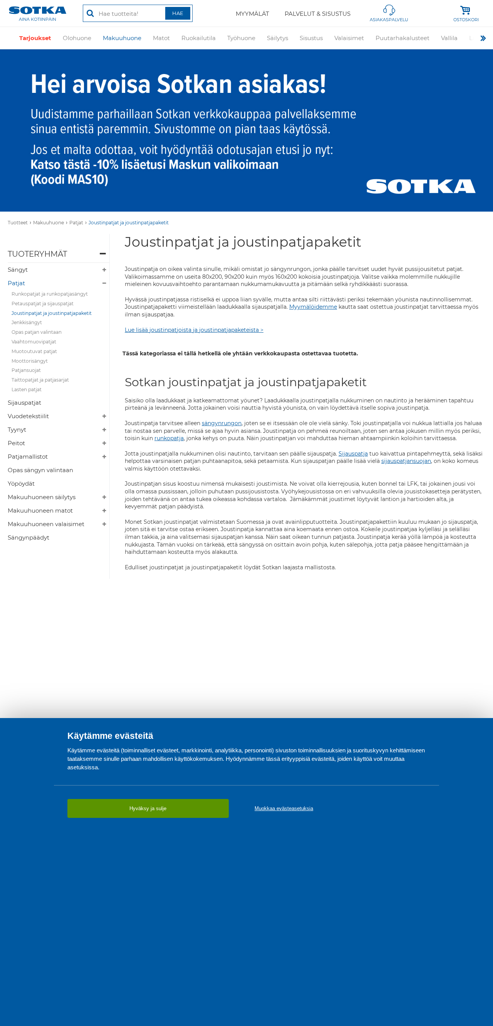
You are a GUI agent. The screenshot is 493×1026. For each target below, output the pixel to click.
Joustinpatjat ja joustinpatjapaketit (129, 222)
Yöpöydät (21, 483)
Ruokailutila (198, 38)
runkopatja (169, 438)
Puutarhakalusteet (402, 38)
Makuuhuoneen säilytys (41, 497)
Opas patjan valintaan (37, 332)
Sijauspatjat (24, 402)
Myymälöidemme (313, 306)
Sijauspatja (353, 453)
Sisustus (311, 38)
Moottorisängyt (30, 361)
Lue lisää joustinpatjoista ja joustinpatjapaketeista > (194, 329)
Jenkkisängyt (27, 322)
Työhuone (241, 38)
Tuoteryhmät (37, 254)
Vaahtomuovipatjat (34, 342)
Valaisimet (349, 38)
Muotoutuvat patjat (34, 351)
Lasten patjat (27, 389)
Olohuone (77, 38)
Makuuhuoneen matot (40, 510)
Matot (161, 38)
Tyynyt (17, 429)
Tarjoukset (35, 38)
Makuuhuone (122, 38)
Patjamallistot (28, 456)
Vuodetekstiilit (28, 416)
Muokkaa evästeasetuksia (284, 808)
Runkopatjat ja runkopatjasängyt (50, 294)
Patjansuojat (26, 370)
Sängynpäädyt (28, 537)
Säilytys (277, 38)
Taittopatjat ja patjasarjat (40, 380)
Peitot (16, 443)
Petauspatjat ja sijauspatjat (43, 303)
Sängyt (18, 269)
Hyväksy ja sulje (147, 808)
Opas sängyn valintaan (40, 470)
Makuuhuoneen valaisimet (46, 524)
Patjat (76, 222)
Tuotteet (18, 222)
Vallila (449, 38)
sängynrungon (221, 423)
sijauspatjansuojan (406, 460)
